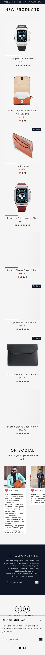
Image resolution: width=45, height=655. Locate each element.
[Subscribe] (40, 639)
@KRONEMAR (31, 455)
